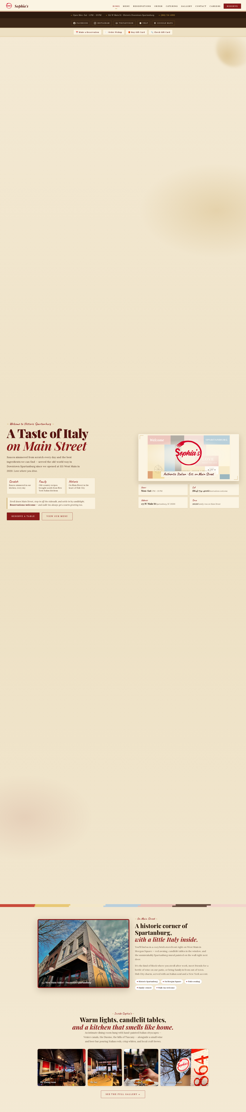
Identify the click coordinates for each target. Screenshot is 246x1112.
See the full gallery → (123, 1094)
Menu (126, 6)
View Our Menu (57, 516)
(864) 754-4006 (168, 15)
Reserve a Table (23, 516)
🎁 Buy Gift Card (136, 32)
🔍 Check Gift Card (160, 32)
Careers (215, 6)
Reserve (232, 6)
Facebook (82, 23)
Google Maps (165, 23)
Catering (172, 6)
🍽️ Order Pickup (113, 32)
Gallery (186, 6)
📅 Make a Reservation (87, 32)
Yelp (145, 23)
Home (116, 6)
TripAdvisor (126, 23)
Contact (200, 6)
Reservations (142, 6)
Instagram (103, 23)
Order (158, 6)
